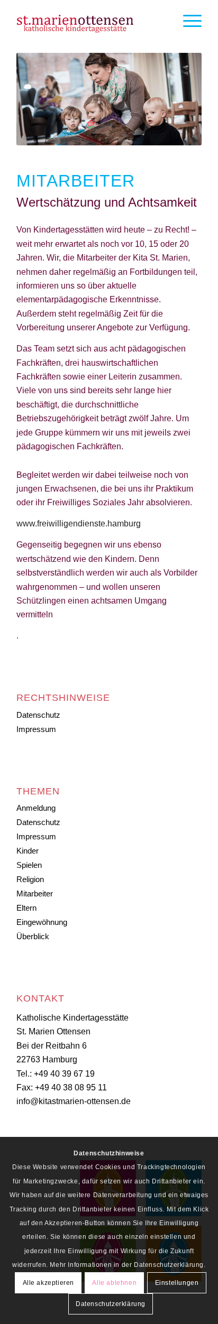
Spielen (29, 864)
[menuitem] (187, 21)
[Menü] (187, 21)
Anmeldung (36, 807)
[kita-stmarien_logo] (90, 21)
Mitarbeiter (34, 893)
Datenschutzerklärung (111, 1304)
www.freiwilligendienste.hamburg (78, 523)
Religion (30, 879)
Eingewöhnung (41, 922)
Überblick (32, 936)
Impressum (36, 729)
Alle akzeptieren (49, 1282)
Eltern (26, 907)
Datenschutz (38, 714)
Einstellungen (177, 1282)
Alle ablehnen (114, 1282)
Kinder (27, 850)
